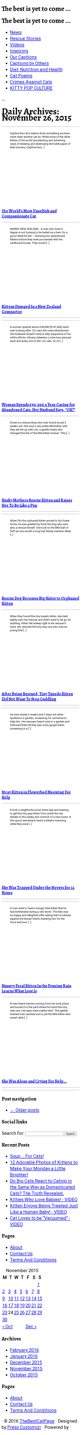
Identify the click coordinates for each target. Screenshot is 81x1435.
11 (16, 1298)
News (16, 32)
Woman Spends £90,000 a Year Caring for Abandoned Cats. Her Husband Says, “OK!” (38, 407)
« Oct (7, 1326)
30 (4, 1319)
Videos (17, 44)
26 (22, 1312)
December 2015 (26, 1362)
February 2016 (24, 1350)
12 (22, 1298)
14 (33, 1298)
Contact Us (21, 1253)
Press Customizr (24, 1427)
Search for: (13, 1133)
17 (10, 1305)
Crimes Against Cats (31, 81)
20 (28, 1305)
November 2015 (26, 1368)
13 (28, 1298)
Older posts (24, 1110)
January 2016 (24, 1356)
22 (39, 1305)
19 (22, 1305)
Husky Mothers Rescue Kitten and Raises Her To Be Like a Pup (37, 502)
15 (39, 1298)
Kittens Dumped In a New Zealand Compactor (31, 309)
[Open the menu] (3, 100)
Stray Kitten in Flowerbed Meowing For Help (36, 794)
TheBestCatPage (37, 1421)
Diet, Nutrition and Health (36, 69)
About (16, 1247)
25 (16, 1312)
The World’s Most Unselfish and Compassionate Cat (29, 213)
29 (39, 1312)
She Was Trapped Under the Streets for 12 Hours (38, 890)
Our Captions (23, 57)
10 (10, 1298)
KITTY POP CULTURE (31, 88)
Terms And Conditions (33, 1259)
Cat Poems (21, 75)
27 (28, 1312)
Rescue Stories (25, 38)
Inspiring (19, 50)
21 (33, 1305)
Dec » (31, 1326)
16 (4, 1305)
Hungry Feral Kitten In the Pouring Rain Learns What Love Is (36, 988)
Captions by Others (29, 63)
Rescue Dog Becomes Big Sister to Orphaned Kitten (40, 600)
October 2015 (24, 1374)
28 (33, 1312)
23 (4, 1312)
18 (16, 1305)
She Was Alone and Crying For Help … (34, 1081)
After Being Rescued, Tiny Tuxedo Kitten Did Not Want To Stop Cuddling (37, 696)
